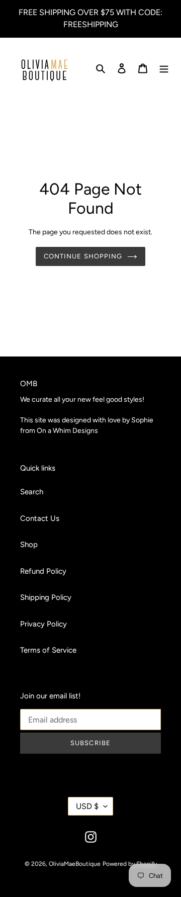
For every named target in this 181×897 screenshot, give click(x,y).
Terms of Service (48, 650)
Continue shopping (83, 256)
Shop (29, 544)
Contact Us (39, 518)
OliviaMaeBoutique (75, 863)
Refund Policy (43, 571)
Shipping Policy (45, 597)
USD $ (87, 806)
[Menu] (163, 68)
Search (31, 491)
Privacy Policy (43, 624)
